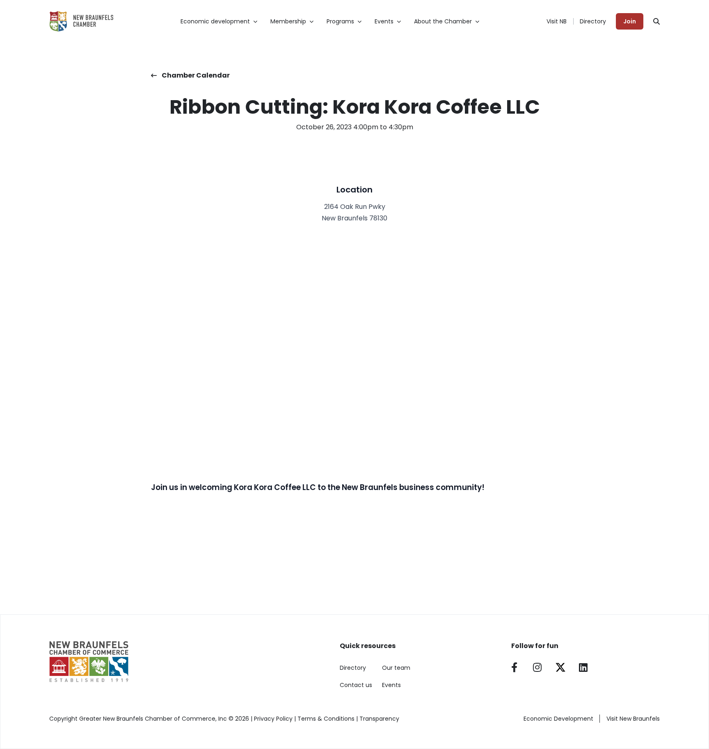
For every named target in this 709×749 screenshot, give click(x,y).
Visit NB (557, 21)
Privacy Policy (273, 719)
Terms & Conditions (325, 719)
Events (391, 685)
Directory (593, 21)
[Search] (656, 21)
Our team (396, 668)
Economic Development (558, 719)
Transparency (379, 719)
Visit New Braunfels (633, 719)
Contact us (356, 685)
